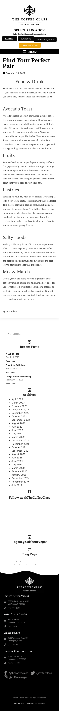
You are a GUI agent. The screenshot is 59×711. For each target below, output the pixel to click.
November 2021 (20, 443)
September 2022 (20, 419)
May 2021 (16, 464)
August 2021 (18, 454)
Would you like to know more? (17, 305)
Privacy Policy (19, 703)
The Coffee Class (42, 564)
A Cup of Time (12, 353)
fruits (39, 561)
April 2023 (17, 399)
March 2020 (18, 467)
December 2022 (20, 409)
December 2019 (20, 478)
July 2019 (16, 485)
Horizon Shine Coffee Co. (18, 651)
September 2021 (20, 450)
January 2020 (18, 474)
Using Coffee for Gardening (18, 376)
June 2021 (17, 461)
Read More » (11, 361)
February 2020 (19, 471)
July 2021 (16, 457)
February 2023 (19, 406)
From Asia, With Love (15, 365)
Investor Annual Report (36, 703)
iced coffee (46, 561)
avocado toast (11, 561)
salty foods (31, 564)
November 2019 (20, 481)
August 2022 (18, 423)
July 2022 (16, 426)
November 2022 (20, 413)
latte (12, 564)
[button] (29, 51)
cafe (18, 561)
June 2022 (17, 430)
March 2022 (18, 437)
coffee (23, 561)
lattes (17, 564)
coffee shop (31, 561)
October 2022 (19, 416)
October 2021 (18, 447)
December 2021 (20, 440)
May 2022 (16, 433)
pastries (23, 564)
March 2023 (18, 402)
